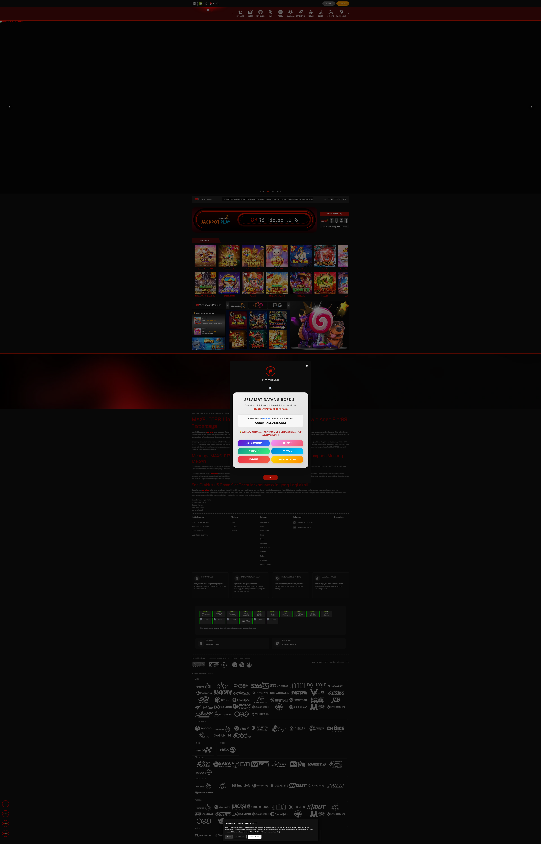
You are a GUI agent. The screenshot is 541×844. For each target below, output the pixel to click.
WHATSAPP (254, 451)
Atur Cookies (240, 837)
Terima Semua (255, 837)
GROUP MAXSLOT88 (287, 459)
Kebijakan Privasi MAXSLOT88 (253, 832)
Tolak (229, 837)
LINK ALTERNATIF (254, 443)
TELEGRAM (287, 451)
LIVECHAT (253, 459)
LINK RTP (287, 443)
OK (271, 477)
